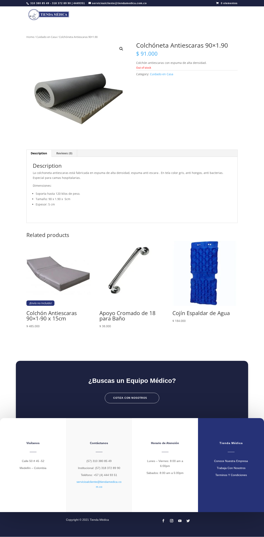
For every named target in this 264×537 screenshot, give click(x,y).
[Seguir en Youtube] (180, 520)
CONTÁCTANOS (217, 14)
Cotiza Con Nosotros (130, 397)
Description (39, 153)
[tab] (39, 153)
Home (30, 37)
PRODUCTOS (168, 14)
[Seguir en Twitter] (188, 520)
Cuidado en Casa (46, 37)
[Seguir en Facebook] (163, 520)
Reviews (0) (64, 153)
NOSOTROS (192, 14)
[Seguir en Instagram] (171, 520)
